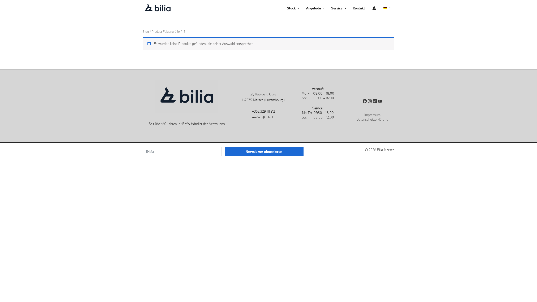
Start (146, 32)
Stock (291, 8)
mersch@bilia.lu (263, 117)
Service (337, 8)
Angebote (313, 8)
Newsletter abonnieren (264, 151)
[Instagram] (369, 101)
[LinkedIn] (374, 101)
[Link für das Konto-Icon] (374, 8)
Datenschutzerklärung (372, 119)
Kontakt (359, 8)
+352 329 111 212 (263, 111)
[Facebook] (364, 101)
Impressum (372, 115)
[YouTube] (379, 101)
